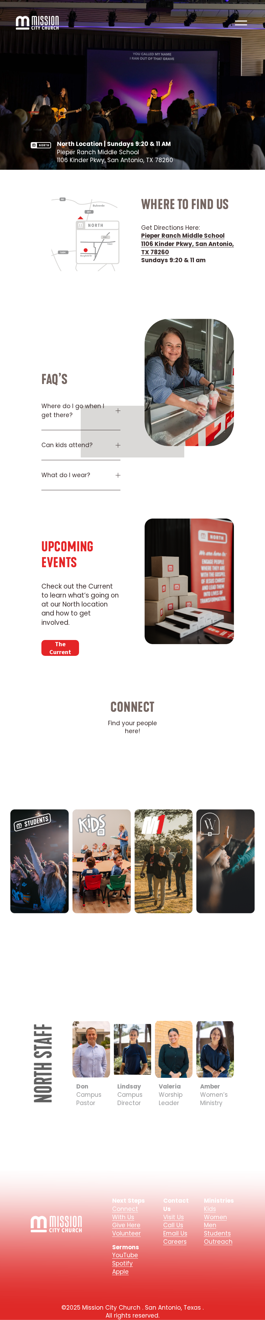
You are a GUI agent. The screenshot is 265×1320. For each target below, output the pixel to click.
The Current (60, 648)
